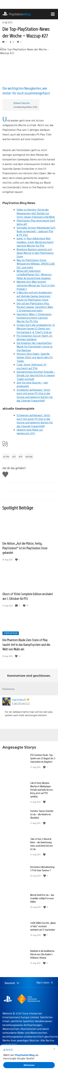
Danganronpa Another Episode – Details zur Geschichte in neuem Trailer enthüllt (36, 375)
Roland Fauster (21, 102)
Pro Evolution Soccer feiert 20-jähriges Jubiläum (35, 337)
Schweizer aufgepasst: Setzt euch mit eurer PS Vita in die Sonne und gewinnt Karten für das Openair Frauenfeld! (35, 395)
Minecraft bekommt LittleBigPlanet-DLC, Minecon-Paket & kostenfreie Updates (34, 274)
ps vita (6, 456)
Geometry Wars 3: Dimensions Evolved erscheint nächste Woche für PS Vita (34, 317)
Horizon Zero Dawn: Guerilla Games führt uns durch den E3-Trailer (35, 357)
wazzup (29, 456)
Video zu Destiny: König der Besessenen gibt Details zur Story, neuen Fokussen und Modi (36, 213)
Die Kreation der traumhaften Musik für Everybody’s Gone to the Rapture (35, 346)
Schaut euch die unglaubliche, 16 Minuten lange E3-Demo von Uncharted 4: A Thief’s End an (36, 328)
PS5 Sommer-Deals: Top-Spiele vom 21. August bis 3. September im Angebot (42, 758)
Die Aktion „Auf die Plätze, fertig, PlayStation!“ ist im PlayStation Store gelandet (24, 548)
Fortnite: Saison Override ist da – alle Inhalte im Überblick (41, 814)
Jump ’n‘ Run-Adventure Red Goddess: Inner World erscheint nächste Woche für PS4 (35, 242)
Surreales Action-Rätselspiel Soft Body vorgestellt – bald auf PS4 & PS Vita (36, 231)
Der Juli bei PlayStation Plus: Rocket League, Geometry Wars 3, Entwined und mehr (35, 307)
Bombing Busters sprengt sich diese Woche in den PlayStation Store (35, 253)
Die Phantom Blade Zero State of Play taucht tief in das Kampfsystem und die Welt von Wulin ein (26, 644)
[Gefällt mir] (16, 559)
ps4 (20, 456)
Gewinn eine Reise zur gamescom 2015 (30, 431)
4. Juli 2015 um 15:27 (21, 703)
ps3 (14, 456)
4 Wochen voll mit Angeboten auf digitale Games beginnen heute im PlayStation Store (34, 296)
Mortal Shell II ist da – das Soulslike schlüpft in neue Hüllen (42, 898)
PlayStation (20, 14)
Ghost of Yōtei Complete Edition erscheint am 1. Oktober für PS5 (27, 596)
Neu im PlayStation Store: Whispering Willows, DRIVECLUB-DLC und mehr (36, 263)
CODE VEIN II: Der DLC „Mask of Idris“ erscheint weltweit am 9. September (43, 926)
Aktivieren (29, 1065)
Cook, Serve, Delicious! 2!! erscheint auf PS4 (31, 366)
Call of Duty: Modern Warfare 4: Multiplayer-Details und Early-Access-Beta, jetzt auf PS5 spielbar (41, 789)
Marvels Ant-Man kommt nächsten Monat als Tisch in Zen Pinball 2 (36, 285)
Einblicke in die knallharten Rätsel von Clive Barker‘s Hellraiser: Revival (42, 954)
